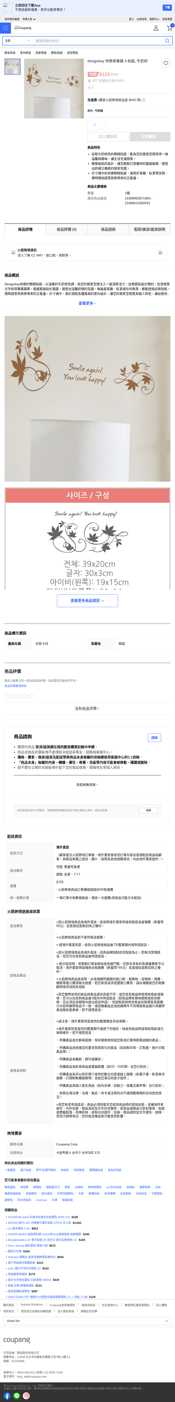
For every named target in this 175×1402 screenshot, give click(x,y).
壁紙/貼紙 (57, 53)
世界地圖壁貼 (65, 1193)
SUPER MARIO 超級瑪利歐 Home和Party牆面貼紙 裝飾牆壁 (44, 1234)
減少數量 (104, 122)
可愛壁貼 (157, 1193)
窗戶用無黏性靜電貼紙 (21, 1262)
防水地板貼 (24, 1200)
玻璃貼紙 (67, 1200)
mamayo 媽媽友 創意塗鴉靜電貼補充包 (32, 1257)
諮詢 (154, 737)
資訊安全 (8, 1311)
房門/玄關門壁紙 (46, 1170)
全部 (7, 40)
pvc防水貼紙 (114, 1187)
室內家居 (25, 53)
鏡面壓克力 (53, 1187)
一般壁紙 (10, 1170)
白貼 (158, 1187)
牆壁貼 (9, 1200)
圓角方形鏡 (15, 1251)
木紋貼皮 (141, 1193)
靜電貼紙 (94, 1193)
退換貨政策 (88, 1305)
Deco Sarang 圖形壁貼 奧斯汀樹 (28, 1245)
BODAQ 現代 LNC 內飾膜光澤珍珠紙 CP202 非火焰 (39, 1222)
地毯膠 (24, 1187)
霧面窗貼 (10, 1187)
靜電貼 (37, 1187)
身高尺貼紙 (114, 1170)
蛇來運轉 (109, 1193)
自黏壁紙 (31, 1193)
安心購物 (161, 1305)
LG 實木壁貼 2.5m (19, 1228)
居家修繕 (41, 53)
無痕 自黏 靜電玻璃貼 (21, 1285)
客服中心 (154, 19)
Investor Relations (32, 1304)
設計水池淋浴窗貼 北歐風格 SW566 (29, 1280)
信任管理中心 (110, 1305)
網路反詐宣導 (89, 1311)
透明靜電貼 (95, 1187)
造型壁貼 (72, 53)
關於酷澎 (8, 1305)
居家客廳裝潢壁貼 (19, 1291)
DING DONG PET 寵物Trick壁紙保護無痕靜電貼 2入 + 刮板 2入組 (48, 1297)
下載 (167, 7)
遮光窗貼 (46, 1193)
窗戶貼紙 (25, 1170)
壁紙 (67, 1187)
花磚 (54, 1200)
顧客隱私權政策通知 (137, 1305)
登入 (131, 19)
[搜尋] (167, 40)
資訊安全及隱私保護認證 (36, 1311)
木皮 (81, 1193)
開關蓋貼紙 (96, 1170)
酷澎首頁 (10, 53)
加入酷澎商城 (66, 1311)
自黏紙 (79, 1187)
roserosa (41, 1200)
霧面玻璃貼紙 (13, 1193)
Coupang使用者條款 (62, 1305)
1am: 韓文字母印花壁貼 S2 (24, 1268)
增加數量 (104, 127)
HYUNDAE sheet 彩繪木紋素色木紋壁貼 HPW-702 (39, 1217)
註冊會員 (142, 19)
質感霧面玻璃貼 (17, 1274)
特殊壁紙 (79, 1170)
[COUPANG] (16, 1341)
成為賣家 (167, 19)
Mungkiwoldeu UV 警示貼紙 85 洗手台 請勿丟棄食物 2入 (42, 1240)
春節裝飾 (144, 1187)
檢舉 (148, 810)
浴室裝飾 (125, 1193)
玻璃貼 (130, 1187)
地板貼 (65, 1170)
